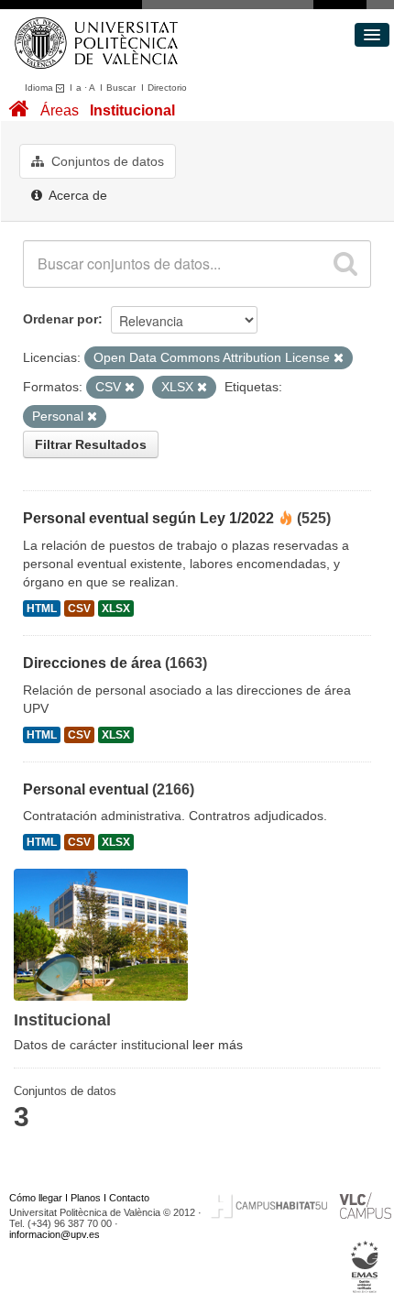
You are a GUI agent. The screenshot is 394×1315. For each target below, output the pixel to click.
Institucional (132, 110)
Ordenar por (60, 319)
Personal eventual (85, 789)
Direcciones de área (92, 663)
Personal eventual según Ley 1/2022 (148, 518)
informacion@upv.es (54, 1234)
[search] (345, 264)
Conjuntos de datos (106, 161)
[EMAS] (365, 1267)
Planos (86, 1197)
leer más (217, 1044)
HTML (42, 608)
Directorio (167, 87)
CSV (79, 608)
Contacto (129, 1197)
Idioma (40, 87)
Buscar (121, 87)
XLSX (116, 608)
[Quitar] (339, 358)
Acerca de (76, 195)
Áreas (59, 110)
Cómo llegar (35, 1197)
